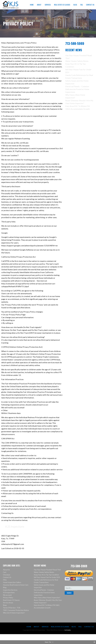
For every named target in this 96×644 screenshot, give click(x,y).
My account (7, 595)
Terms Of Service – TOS (11, 608)
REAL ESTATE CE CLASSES (62, 4)
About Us (6, 570)
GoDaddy (67, 630)
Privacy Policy (8, 597)
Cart (4, 572)
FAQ (81, 4)
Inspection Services (10, 590)
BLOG (75, 4)
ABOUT (39, 4)
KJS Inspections (14, 526)
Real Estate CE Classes (11, 600)
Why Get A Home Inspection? (14, 613)
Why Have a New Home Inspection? (47, 597)
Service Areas (8, 603)
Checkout (6, 575)
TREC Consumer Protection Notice (16, 610)
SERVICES (48, 4)
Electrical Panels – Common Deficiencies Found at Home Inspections (77, 89)
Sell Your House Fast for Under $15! (47, 577)
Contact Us (7, 577)
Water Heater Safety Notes (76, 61)
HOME (32, 4)
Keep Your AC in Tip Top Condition (46, 575)
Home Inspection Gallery (12, 582)
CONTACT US (90, 4)
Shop (5, 605)
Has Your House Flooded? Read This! (47, 570)
